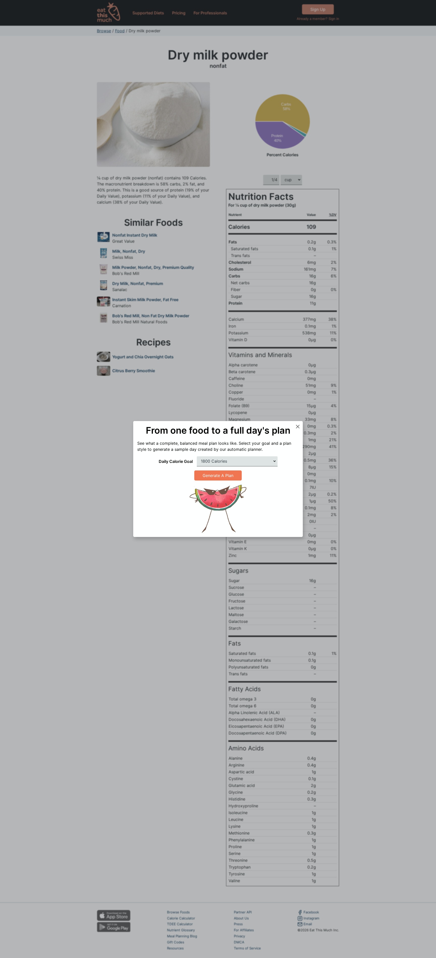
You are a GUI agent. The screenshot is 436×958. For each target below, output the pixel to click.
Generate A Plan (218, 475)
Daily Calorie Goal (176, 461)
